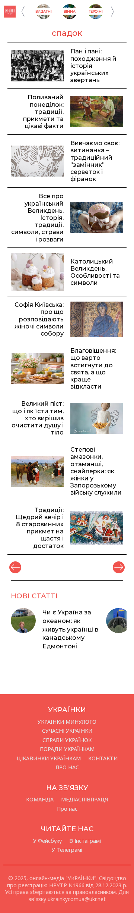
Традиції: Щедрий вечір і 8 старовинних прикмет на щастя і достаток (40, 528)
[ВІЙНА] (69, 17)
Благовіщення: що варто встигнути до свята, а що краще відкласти (93, 368)
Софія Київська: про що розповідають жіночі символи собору (39, 319)
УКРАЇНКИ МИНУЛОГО (67, 722)
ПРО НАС (67, 767)
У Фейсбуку (47, 841)
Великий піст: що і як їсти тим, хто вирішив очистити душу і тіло (38, 418)
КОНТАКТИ (103, 758)
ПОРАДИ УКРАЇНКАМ (67, 749)
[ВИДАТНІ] (43, 17)
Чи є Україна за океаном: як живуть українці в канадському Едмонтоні (70, 629)
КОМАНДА (40, 799)
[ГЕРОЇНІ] (95, 17)
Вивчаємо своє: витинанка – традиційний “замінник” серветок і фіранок (94, 161)
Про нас (67, 808)
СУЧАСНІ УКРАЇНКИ (67, 730)
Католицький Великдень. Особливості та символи (95, 272)
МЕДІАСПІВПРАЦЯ (84, 799)
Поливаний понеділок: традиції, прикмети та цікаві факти (43, 112)
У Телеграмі (67, 850)
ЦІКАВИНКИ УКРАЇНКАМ (49, 758)
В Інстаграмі (85, 841)
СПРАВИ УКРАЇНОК (67, 740)
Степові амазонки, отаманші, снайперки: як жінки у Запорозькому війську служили (96, 471)
